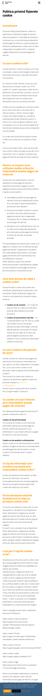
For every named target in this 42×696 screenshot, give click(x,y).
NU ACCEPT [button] (16, 691)
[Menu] (39, 2)
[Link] (7, 3)
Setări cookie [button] (26, 691)
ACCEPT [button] (7, 691)
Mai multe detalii (8, 694)
